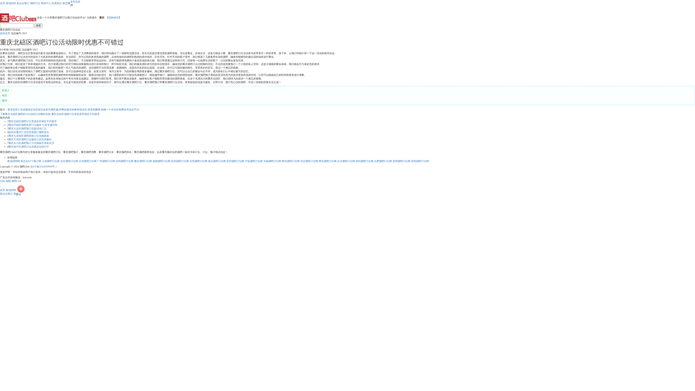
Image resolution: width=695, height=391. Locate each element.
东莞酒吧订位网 (198, 161)
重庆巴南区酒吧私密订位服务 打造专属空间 (33, 125)
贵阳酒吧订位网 (420, 161)
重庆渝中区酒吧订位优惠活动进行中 (29, 146)
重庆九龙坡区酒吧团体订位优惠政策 (29, 135)
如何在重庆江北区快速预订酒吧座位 (29, 132)
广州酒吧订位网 (106, 161)
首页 (2, 3)
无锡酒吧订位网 (272, 161)
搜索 (38, 25)
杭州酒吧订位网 (180, 161)
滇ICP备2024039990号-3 (43, 166)
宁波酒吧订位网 (254, 161)
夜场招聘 (11, 190)
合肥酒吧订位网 (383, 161)
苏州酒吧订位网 (235, 161)
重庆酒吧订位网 (143, 161)
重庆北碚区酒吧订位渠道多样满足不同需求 (75, 114)
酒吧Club (16, 181)
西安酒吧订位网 (327, 161)
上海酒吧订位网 (51, 161)
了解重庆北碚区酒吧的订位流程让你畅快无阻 (25, 114)
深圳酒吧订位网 (124, 161)
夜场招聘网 (13, 161)
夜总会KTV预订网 (31, 161)
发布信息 (75, 1)
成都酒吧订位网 (161, 161)
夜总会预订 (6, 193)
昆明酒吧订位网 (401, 161)
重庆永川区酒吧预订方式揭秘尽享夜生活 (31, 143)
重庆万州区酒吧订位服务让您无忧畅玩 (30, 139)
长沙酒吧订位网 (346, 161)
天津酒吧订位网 (87, 161)
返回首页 (5, 33)
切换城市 (113, 17)
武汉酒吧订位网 (309, 161)
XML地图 (5, 181)
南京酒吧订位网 (217, 161)
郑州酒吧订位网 (364, 161)
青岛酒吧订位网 (291, 161)
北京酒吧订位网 (69, 161)
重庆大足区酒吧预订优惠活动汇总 (28, 128)
